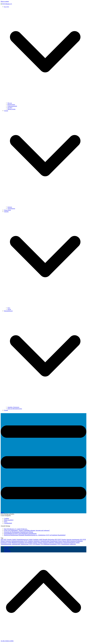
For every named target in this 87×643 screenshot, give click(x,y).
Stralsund (45, 542)
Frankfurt (30, 541)
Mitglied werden (8, 547)
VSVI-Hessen (36, 544)
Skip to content (5, 1)
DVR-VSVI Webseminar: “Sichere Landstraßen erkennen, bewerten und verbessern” (27, 530)
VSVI (30, 544)
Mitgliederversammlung (17, 542)
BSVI (56, 539)
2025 (5, 539)
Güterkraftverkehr (45, 541)
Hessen (60, 541)
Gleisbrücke (36, 541)
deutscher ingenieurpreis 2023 (75, 539)
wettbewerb (72, 544)
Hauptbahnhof (54, 541)
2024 (2, 539)
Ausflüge (6, 518)
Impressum (7, 550)
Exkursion (8, 541)
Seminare (40, 542)
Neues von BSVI (8, 520)
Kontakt (6, 548)
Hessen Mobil (66, 541)
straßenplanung (59, 542)
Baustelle (45, 539)
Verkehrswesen (24, 544)
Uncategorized (8, 523)
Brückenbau (51, 539)
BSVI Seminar (62, 539)
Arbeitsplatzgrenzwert (22, 539)
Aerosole (9, 539)
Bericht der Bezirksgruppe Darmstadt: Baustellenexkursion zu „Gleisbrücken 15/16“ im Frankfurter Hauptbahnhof (34, 535)
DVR (84, 539)
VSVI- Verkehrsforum (63, 544)
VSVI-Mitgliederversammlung (48, 544)
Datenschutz (7, 551)
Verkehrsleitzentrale (6, 544)
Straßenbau (51, 542)
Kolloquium (79, 541)
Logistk (9, 542)
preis (26, 542)
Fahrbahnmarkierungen (17, 541)
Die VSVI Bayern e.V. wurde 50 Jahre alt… (16, 529)
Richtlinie (30, 542)
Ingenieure (73, 541)
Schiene (35, 542)
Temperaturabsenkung (69, 542)
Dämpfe (3, 541)
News (5, 521)
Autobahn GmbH (37, 539)
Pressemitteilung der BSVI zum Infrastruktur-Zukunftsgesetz (20, 533)
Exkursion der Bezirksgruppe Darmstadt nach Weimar (18, 532)
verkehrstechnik (16, 544)
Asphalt (30, 539)
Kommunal (4, 542)
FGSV (26, 541)
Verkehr (77, 542)
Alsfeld (14, 539)
